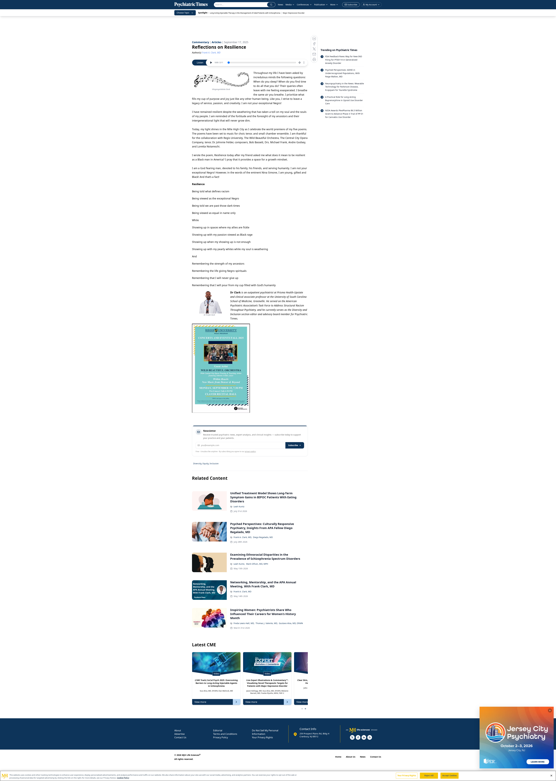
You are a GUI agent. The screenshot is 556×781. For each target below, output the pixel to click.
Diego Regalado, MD (263, 537)
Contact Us (180, 737)
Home (338, 756)
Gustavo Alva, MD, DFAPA (291, 623)
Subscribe (293, 445)
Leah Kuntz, (239, 563)
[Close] (551, 775)
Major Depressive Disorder (294, 13)
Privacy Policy (220, 737)
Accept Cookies (449, 775)
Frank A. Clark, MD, (243, 537)
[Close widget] (550, 710)
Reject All (429, 775)
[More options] (303, 62)
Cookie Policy (123, 778)
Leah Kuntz (239, 506)
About (177, 730)
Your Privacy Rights (262, 737)
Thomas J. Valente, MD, (267, 623)
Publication (319, 4)
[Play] (211, 62)
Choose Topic (183, 12)
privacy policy (250, 451)
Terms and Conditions (225, 734)
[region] (278, 776)
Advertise (179, 734)
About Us (350, 756)
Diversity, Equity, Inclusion (206, 463)
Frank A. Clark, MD (242, 591)
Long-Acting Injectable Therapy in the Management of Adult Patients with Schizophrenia (245, 13)
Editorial (217, 730)
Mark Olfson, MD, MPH (257, 563)
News (280, 4)
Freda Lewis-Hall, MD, (244, 623)
